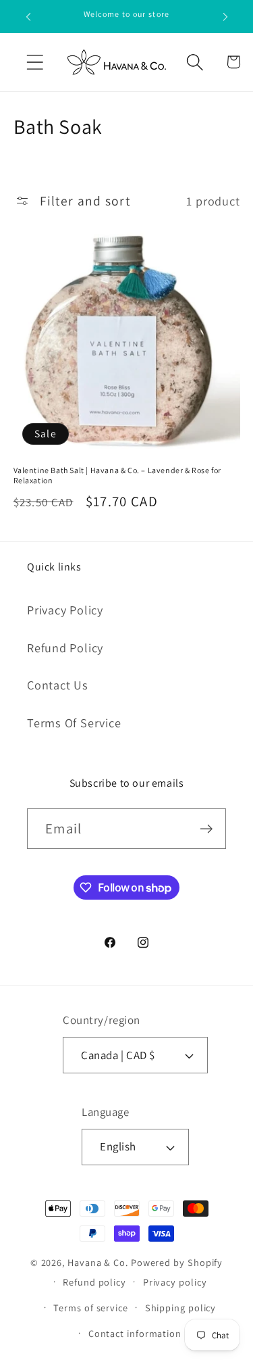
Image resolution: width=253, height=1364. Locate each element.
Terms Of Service (74, 722)
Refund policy (94, 1281)
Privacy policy (175, 1281)
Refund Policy (65, 647)
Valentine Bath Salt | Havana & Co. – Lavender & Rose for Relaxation (117, 475)
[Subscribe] (206, 829)
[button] (35, 62)
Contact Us (57, 685)
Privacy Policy (65, 610)
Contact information (134, 1333)
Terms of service (90, 1307)
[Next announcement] (225, 17)
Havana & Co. (97, 1262)
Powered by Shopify (177, 1262)
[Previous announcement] (28, 17)
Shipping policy (181, 1307)
